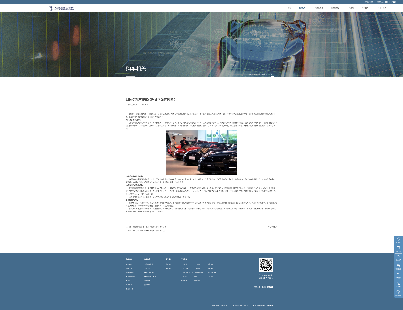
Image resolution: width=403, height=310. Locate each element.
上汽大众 (184, 276)
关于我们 (365, 8)
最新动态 (302, 8)
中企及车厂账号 (149, 272)
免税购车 (129, 259)
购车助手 (147, 259)
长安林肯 (210, 268)
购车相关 (265, 75)
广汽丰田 (210, 276)
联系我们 (168, 268)
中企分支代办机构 (150, 276)
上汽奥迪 (197, 264)
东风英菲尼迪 (212, 272)
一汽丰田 (184, 280)
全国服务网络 (381, 8)
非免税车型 (335, 8)
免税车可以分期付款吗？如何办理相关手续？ (149, 227)
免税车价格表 (148, 264)
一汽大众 (197, 276)
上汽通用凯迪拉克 (187, 272)
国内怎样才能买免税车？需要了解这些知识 (149, 231)
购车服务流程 (130, 276)
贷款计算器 (148, 285)
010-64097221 (390, 2)
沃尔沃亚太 (184, 268)
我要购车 (369, 2)
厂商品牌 (184, 259)
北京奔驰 (197, 268)
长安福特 (197, 280)
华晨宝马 (210, 264)
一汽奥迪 (184, 264)
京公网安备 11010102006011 (262, 305)
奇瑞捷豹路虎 (198, 272)
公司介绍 (168, 264)
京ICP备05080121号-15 (240, 305)
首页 (289, 8)
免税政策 (350, 8)
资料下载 (147, 268)
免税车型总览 (318, 8)
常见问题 (129, 285)
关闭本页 (273, 227)
